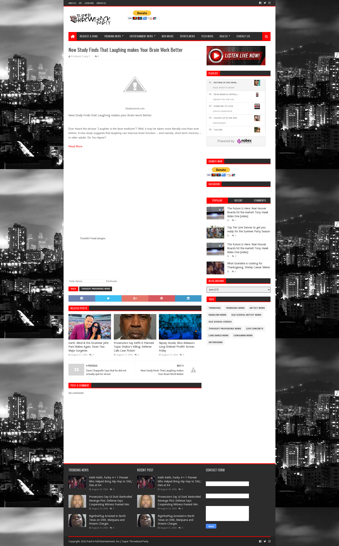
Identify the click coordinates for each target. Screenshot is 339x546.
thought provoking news (95, 289)
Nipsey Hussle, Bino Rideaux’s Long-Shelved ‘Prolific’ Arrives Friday (177, 346)
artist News (257, 308)
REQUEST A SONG (89, 36)
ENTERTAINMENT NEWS (141, 36)
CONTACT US (101, 3)
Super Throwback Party (135, 541)
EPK (80, 3)
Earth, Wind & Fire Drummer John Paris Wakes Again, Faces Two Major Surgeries (88, 346)
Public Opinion (75, 281)
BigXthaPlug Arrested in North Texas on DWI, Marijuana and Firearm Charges (107, 519)
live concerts (254, 328)
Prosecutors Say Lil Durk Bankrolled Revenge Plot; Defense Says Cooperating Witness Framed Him (110, 500)
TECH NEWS (207, 36)
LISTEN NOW (89, 3)
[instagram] (269, 3)
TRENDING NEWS (112, 36)
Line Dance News (219, 335)
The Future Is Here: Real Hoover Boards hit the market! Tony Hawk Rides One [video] (247, 212)
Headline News (217, 315)
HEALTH (224, 36)
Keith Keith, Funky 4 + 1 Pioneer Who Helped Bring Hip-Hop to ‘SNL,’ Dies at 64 (111, 481)
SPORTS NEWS (187, 36)
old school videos (220, 322)
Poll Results (111, 281)
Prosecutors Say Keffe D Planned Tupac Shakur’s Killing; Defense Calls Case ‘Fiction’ (134, 346)
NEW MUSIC (168, 36)
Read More (75, 146)
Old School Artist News (246, 315)
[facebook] (260, 3)
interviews (216, 342)
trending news (235, 308)
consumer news (243, 335)
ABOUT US (72, 3)
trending (215, 308)
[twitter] (265, 3)
